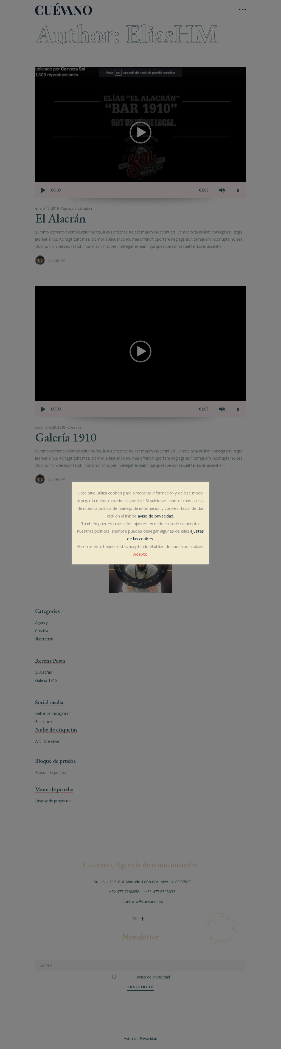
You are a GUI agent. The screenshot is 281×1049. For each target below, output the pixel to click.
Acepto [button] (140, 554)
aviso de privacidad (155, 516)
